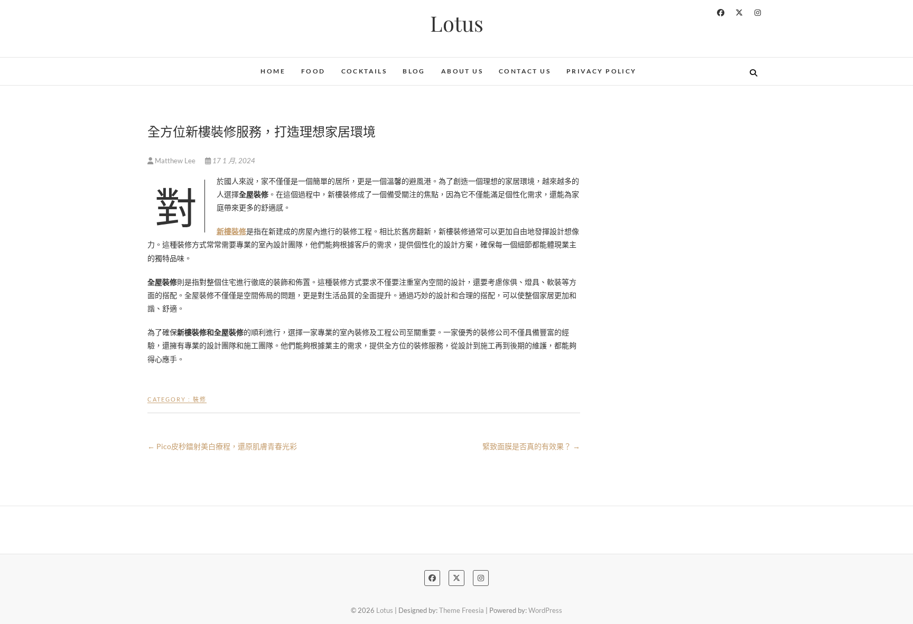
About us (462, 71)
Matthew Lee (175, 160)
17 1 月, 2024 (233, 160)
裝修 (200, 399)
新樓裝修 (231, 231)
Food (313, 71)
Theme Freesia (461, 610)
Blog (414, 71)
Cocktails (364, 71)
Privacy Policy (601, 71)
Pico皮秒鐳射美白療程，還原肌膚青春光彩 (222, 446)
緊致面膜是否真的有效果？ (531, 446)
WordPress (545, 610)
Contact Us (525, 71)
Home (272, 71)
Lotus (456, 23)
